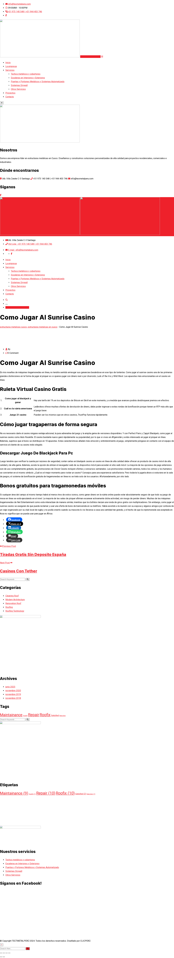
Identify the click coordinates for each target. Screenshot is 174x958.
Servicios (9, 70)
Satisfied (55, 715)
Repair (33, 714)
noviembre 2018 (13, 698)
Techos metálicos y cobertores (25, 74)
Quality (25, 716)
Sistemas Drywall (19, 85)
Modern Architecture (15, 599)
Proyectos (10, 93)
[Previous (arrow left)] (1, 956)
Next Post (5, 562)
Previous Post (9, 546)
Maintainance (11, 715)
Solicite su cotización (90, 56)
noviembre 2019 (13, 694)
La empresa (11, 66)
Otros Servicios (18, 89)
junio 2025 (10, 686)
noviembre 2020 (13, 690)
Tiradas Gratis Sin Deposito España (33, 554)
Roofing (9, 607)
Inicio (8, 62)
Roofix (45, 714)
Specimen (62, 716)
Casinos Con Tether (18, 571)
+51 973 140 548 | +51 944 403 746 (25, 11)
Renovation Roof (13, 603)
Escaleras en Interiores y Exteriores (28, 77)
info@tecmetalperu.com (19, 4)
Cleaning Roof (12, 596)
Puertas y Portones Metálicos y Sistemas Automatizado (37, 81)
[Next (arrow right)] (4, 956)
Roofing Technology (14, 611)
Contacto (9, 96)
